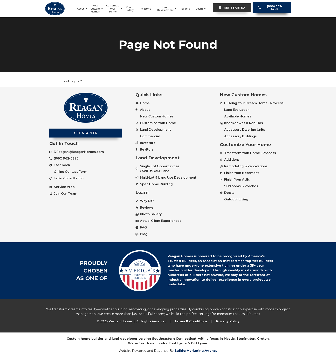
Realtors (185, 8)
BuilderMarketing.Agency (196, 351)
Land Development (165, 9)
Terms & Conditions (190, 321)
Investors (145, 8)
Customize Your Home (112, 8)
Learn (199, 8)
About (80, 8)
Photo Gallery (129, 9)
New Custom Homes (95, 8)
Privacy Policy (227, 321)
